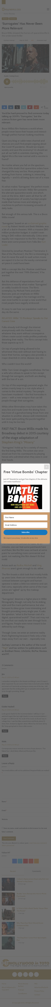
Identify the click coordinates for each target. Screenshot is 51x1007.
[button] (25, 497)
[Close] (46, 467)
